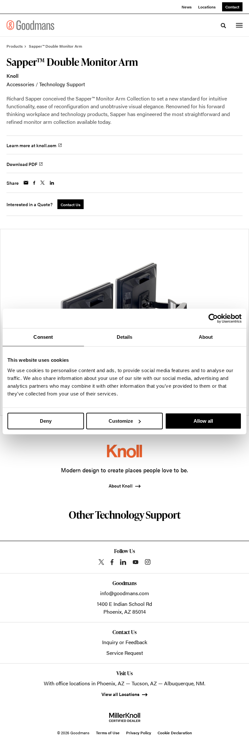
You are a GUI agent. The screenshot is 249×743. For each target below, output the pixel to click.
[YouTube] (135, 562)
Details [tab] (125, 337)
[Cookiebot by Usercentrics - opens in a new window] (213, 318)
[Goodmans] (30, 25)
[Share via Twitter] (42, 183)
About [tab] (206, 337)
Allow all (203, 421)
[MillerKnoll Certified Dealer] (125, 717)
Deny (46, 421)
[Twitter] (101, 562)
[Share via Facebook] (34, 183)
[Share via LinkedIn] (52, 183)
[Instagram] (147, 562)
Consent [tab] (43, 337)
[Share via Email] (26, 182)
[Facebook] (112, 562)
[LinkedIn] (123, 562)
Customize (121, 421)
